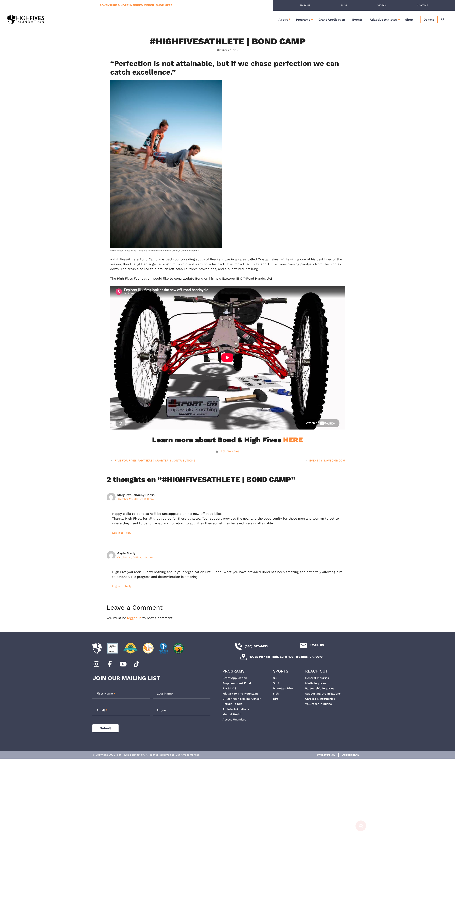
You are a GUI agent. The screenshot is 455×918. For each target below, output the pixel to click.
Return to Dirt (232, 704)
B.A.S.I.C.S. (230, 688)
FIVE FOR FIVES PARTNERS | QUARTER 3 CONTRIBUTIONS (155, 460)
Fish (276, 693)
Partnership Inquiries (319, 688)
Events (357, 19)
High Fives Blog (229, 451)
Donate (429, 19)
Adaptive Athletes (383, 19)
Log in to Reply (121, 532)
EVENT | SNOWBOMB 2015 (327, 460)
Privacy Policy (326, 754)
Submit (105, 728)
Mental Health (232, 714)
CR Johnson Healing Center (242, 698)
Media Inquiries (315, 683)
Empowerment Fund (237, 683)
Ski (275, 678)
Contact (422, 5)
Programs (303, 19)
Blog (344, 5)
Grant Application (331, 19)
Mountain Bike (283, 688)
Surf (276, 683)
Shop (409, 19)
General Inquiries (317, 678)
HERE (293, 440)
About (283, 19)
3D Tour (305, 5)
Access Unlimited (234, 719)
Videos (382, 5)
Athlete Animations (236, 709)
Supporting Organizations (323, 693)
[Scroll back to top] (359, 869)
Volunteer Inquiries (318, 704)
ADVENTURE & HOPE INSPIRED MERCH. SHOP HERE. (136, 5)
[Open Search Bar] (443, 19)
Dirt (275, 698)
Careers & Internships (320, 698)
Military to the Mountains (240, 693)
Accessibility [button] (350, 754)
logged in (134, 618)
